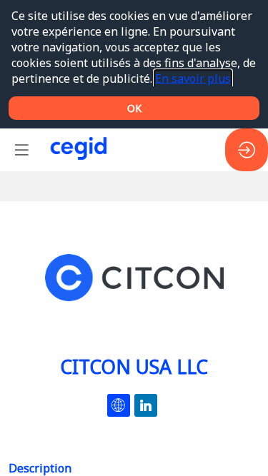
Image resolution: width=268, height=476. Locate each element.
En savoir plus (193, 78)
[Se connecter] (246, 149)
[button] (21, 149)
